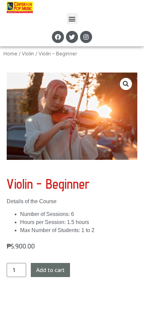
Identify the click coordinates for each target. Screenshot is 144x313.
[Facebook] (58, 37)
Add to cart (50, 270)
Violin (28, 54)
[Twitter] (72, 37)
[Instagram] (86, 37)
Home (10, 54)
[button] (72, 18)
